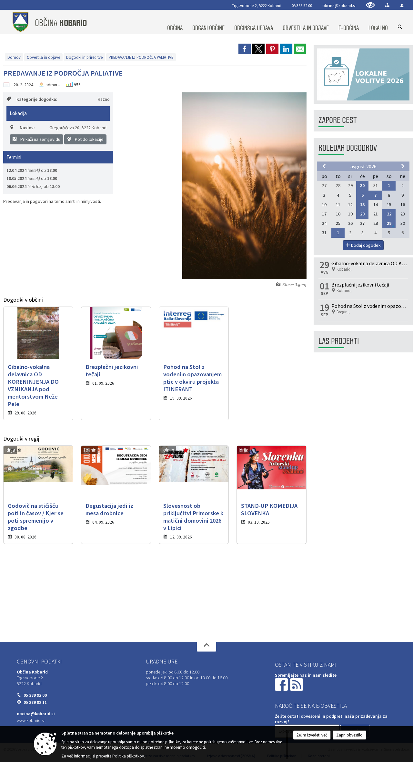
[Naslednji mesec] (402, 166)
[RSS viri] (297, 684)
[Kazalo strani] (387, 5)
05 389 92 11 (35, 702)
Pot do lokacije (89, 139)
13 (362, 204)
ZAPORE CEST (337, 120)
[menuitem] (174, 22)
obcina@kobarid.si (339, 5)
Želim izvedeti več (312, 735)
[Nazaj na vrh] (206, 647)
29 (389, 223)
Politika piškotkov (128, 756)
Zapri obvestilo (349, 735)
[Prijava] (402, 5)
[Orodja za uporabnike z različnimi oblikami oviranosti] (370, 5)
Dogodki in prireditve (84, 57)
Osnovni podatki (39, 661)
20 (362, 214)
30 (362, 185)
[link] (244, 49)
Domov (14, 57)
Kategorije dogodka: (36, 99)
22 (389, 214)
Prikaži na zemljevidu (39, 139)
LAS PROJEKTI (338, 341)
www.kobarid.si (31, 720)
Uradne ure (161, 661)
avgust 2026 (363, 166)
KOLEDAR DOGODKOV (347, 148)
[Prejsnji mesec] (324, 166)
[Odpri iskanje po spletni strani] (400, 27)
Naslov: (27, 127)
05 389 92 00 (302, 5)
